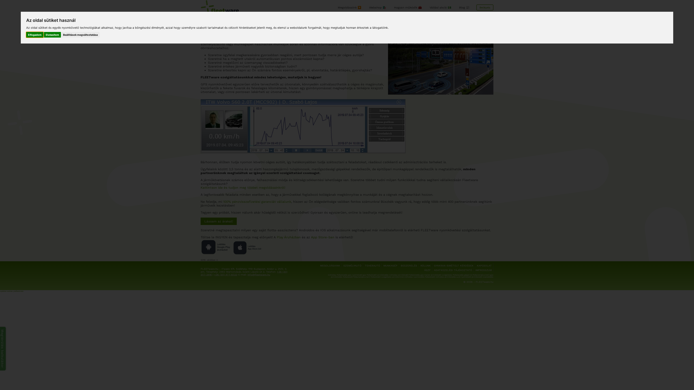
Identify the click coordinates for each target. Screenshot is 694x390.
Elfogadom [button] (35, 34)
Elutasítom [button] (52, 34)
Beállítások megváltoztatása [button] (80, 34)
